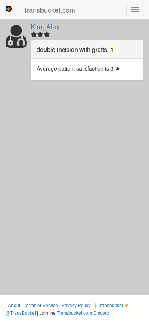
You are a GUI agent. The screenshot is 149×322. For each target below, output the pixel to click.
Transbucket (110, 305)
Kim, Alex (45, 26)
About (14, 305)
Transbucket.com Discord (83, 312)
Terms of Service (41, 305)
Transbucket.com (49, 9)
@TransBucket (21, 312)
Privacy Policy (76, 305)
